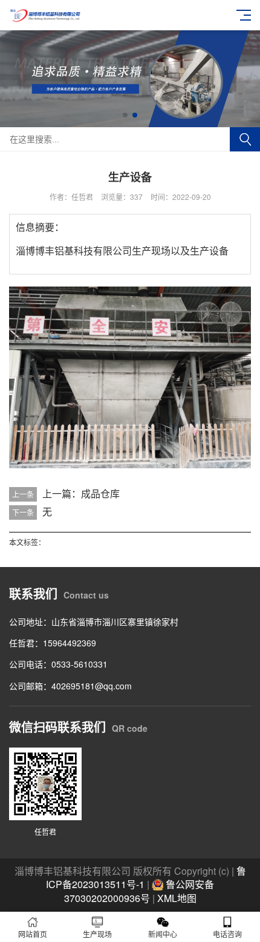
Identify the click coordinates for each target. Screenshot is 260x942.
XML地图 (177, 898)
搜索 (245, 139)
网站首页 (32, 934)
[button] (125, 115)
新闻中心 (162, 934)
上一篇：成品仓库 (81, 493)
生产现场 (97, 934)
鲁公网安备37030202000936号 (139, 891)
